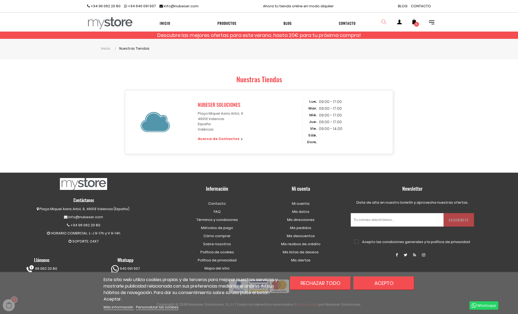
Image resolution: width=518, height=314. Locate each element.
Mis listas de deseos (301, 252)
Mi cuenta (300, 203)
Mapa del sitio (217, 268)
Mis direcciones (301, 219)
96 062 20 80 (45, 268)
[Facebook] (397, 255)
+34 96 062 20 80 (105, 6)
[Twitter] (406, 255)
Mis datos (300, 211)
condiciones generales (402, 241)
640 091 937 (129, 268)
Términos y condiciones (217, 219)
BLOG (402, 6)
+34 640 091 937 (141, 6)
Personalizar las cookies (157, 307)
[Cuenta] (399, 23)
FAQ (217, 211)
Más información (119, 307)
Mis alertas (301, 260)
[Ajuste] (429, 23)
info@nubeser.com (181, 6)
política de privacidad (450, 241)
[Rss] (415, 255)
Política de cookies (217, 252)
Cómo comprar (217, 235)
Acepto (384, 283)
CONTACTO (421, 6)
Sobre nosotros (217, 244)
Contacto (217, 203)
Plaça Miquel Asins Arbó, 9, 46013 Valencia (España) (84, 208)
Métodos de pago (217, 227)
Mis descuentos (301, 235)
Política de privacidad (217, 260)
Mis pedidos (300, 227)
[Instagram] (424, 255)
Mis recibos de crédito (301, 244)
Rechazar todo (320, 283)
